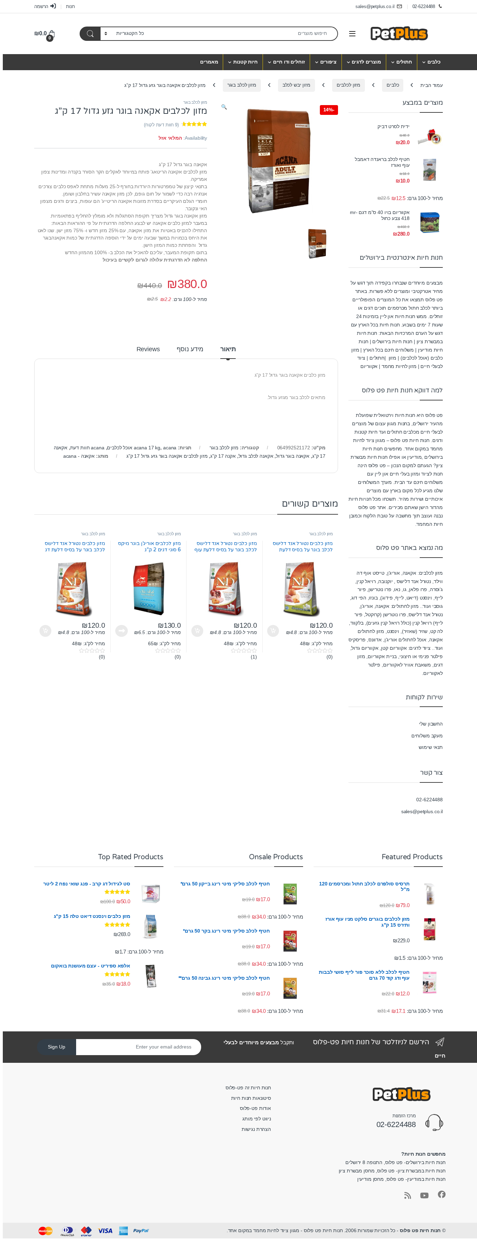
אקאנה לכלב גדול (256, 456)
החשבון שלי (431, 724)
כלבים (434, 62)
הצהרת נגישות (256, 1129)
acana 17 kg (147, 447)
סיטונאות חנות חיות (251, 1098)
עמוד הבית (431, 85)
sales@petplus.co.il (374, 6)
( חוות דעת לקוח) (161, 124)
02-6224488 (423, 6)
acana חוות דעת (87, 447)
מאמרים (209, 62)
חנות (70, 6)
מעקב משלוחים (427, 735)
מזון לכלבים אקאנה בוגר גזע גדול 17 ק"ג (167, 456)
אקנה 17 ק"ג (223, 456)
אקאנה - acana (79, 456)
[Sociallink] (442, 1194)
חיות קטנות (245, 62)
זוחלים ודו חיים (289, 62)
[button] (224, 107)
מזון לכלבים (348, 85)
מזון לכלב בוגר (241, 85)
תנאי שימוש (431, 747)
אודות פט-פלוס (255, 1108)
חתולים (404, 62)
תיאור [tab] (228, 349)
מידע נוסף (121, 631)
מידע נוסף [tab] (190, 349)
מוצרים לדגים (366, 62)
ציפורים (328, 62)
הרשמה (41, 6)
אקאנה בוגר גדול (292, 456)
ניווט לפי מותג (256, 1118)
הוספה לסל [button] (274, 631)
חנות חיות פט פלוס (420, 1230)
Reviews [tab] (148, 349)
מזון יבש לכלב (296, 85)
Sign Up (56, 1047)
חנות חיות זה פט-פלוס (248, 1087)
